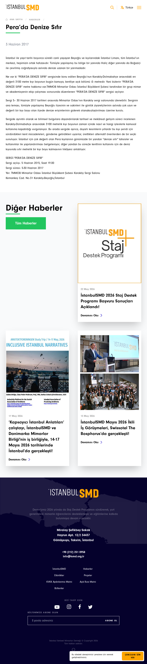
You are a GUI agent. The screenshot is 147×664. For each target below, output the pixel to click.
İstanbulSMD (59, 569)
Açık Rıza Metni (88, 581)
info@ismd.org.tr (73, 556)
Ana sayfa (18, 19)
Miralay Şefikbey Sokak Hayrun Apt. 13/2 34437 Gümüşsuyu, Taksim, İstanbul (73, 535)
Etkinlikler (59, 575)
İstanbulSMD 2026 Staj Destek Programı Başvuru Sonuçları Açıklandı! (109, 301)
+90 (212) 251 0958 (73, 552)
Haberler (36, 19)
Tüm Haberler (26, 223)
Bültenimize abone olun (43, 612)
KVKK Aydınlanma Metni (59, 581)
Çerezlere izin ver (133, 656)
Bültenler (59, 588)
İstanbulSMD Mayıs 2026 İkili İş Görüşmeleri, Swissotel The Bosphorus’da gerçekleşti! (108, 428)
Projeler (88, 575)
